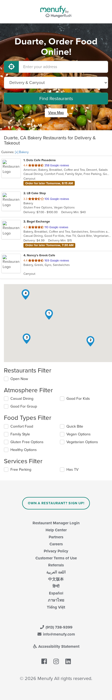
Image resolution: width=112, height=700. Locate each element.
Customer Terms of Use (56, 558)
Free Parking (20, 469)
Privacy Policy (56, 551)
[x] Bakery (22, 152)
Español (56, 593)
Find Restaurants (56, 98)
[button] (49, 314)
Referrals (56, 565)
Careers (56, 544)
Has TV (72, 469)
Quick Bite (74, 426)
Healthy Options (23, 450)
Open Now (19, 379)
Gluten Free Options (26, 442)
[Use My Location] (11, 67)
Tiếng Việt (56, 607)
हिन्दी (56, 586)
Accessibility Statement (58, 646)
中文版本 (56, 579)
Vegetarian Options (82, 442)
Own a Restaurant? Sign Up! (56, 503)
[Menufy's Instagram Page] (56, 661)
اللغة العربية (56, 572)
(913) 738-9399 (58, 627)
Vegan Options (78, 434)
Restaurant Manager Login (56, 523)
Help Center (56, 530)
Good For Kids (78, 398)
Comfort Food (21, 426)
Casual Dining (21, 398)
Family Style (20, 434)
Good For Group (23, 406)
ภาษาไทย (56, 600)
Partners (56, 537)
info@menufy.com (58, 634)
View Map (56, 112)
